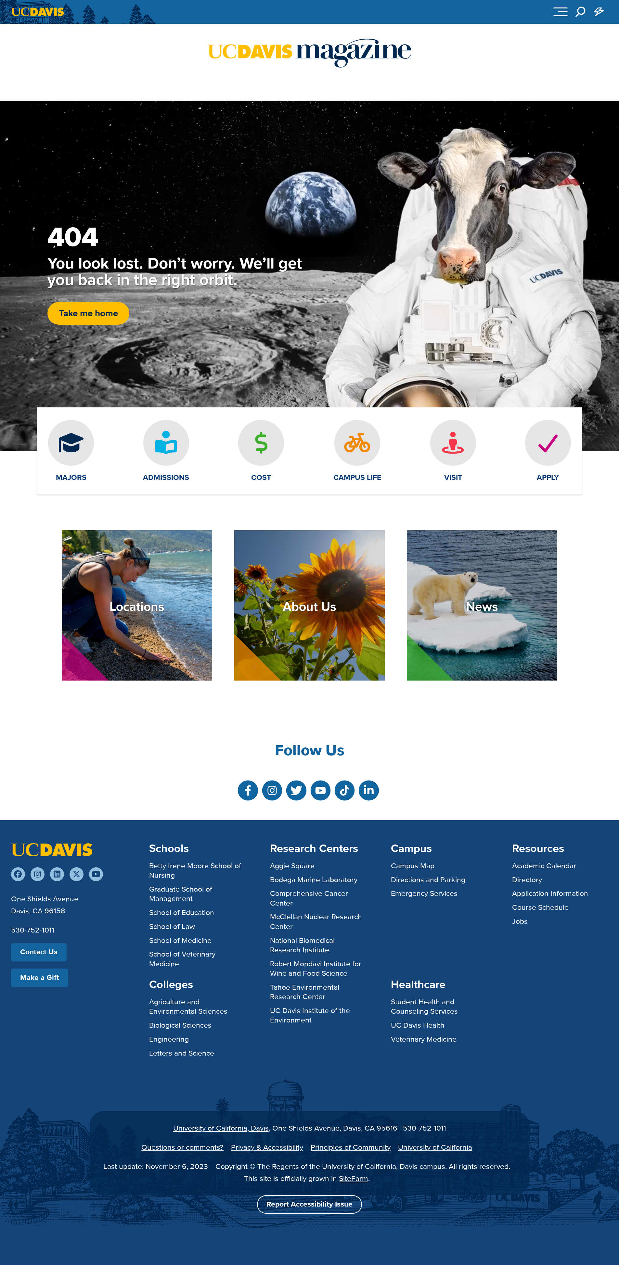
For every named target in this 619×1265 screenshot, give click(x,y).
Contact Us (39, 951)
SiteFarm (353, 1178)
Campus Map (412, 865)
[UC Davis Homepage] (37, 11)
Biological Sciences (180, 1025)
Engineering (169, 1039)
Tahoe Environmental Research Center (304, 992)
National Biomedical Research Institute (302, 945)
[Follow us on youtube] (96, 874)
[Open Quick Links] (599, 12)
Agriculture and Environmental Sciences (188, 1006)
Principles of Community (351, 1147)
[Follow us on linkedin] (57, 874)
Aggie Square (292, 865)
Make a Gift (39, 977)
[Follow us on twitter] (77, 874)
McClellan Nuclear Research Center (316, 921)
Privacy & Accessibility (267, 1147)
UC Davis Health (418, 1025)
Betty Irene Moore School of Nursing (195, 870)
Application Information (550, 893)
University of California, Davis (221, 1128)
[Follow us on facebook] (18, 874)
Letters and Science (181, 1053)
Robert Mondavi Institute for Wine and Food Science (315, 968)
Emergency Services (424, 893)
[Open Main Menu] (560, 12)
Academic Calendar (544, 865)
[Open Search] (580, 12)
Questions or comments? (182, 1147)
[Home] (51, 849)
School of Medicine (180, 940)
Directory (527, 879)
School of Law (172, 926)
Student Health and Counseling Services (424, 1006)
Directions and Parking (428, 879)
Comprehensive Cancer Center (309, 898)
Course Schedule (540, 907)
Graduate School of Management (180, 894)
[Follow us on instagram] (38, 874)
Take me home (88, 313)
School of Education (181, 912)
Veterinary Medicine (424, 1039)
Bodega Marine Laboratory (313, 879)
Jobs (520, 921)
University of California (435, 1147)
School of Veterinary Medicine (182, 959)
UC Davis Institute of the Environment (310, 1015)
